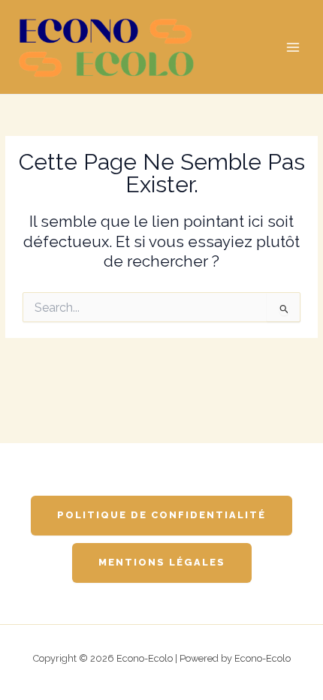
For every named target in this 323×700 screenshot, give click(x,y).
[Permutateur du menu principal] (293, 47)
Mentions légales (161, 562)
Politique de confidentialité (161, 514)
